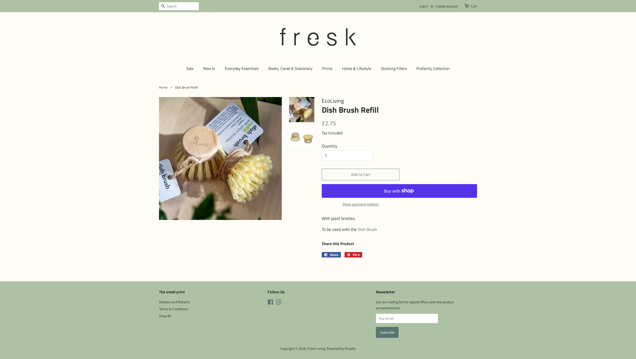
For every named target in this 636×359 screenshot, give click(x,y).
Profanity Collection (433, 68)
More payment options (360, 204)
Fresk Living (316, 348)
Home (163, 87)
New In (209, 68)
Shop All (165, 316)
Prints (327, 68)
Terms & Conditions (173, 309)
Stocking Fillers (394, 68)
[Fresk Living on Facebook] (270, 303)
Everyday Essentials (242, 68)
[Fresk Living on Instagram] (278, 303)
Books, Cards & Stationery (290, 68)
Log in (424, 6)
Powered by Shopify (341, 348)
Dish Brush (367, 229)
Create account (447, 6)
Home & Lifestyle (356, 68)
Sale (190, 68)
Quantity (329, 146)
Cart (474, 6)
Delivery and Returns (174, 302)
